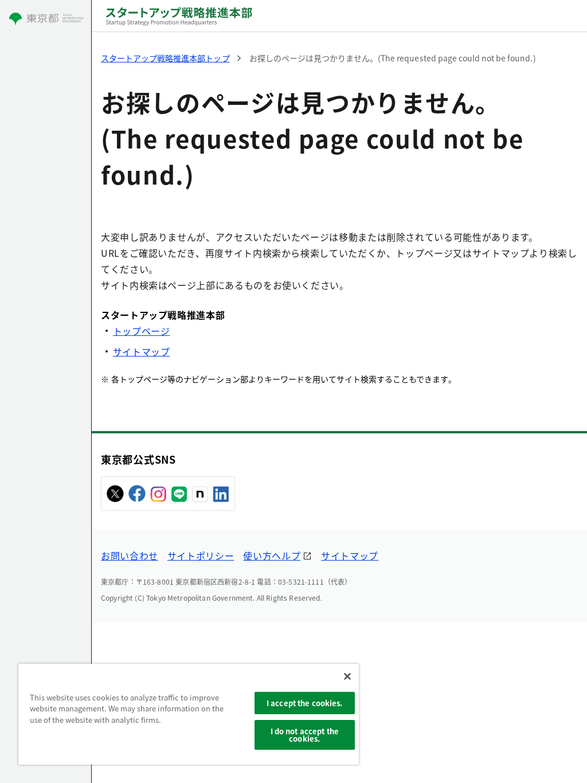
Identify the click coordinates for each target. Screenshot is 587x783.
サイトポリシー (200, 555)
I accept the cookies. (305, 703)
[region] (188, 714)
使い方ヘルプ (271, 555)
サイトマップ (141, 351)
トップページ (141, 331)
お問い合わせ (129, 555)
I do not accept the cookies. (305, 735)
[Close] (347, 676)
